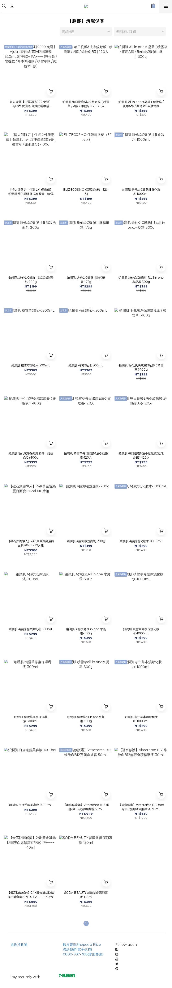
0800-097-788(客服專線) (83, 954)
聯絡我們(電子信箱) (77, 949)
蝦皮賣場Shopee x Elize (82, 945)
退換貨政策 (18, 945)
